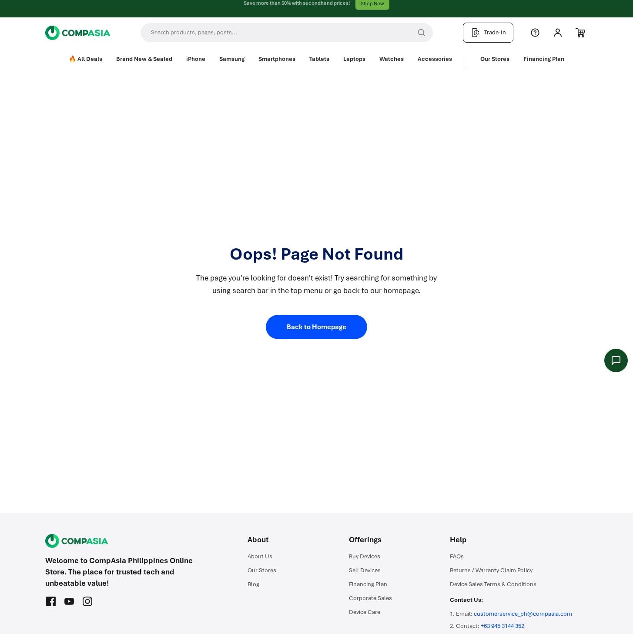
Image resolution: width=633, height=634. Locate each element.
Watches (391, 59)
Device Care (364, 612)
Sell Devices (365, 570)
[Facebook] (51, 601)
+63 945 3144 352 (502, 626)
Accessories (435, 59)
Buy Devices (364, 556)
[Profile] (558, 32)
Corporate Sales (370, 598)
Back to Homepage (316, 327)
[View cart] (580, 32)
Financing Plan (543, 59)
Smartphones (276, 59)
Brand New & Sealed (144, 59)
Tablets (319, 59)
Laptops (354, 59)
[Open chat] (616, 360)
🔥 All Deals (85, 59)
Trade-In (495, 32)
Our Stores (494, 59)
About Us (260, 556)
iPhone (195, 59)
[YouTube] (69, 601)
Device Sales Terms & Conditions (493, 584)
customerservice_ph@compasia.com (523, 613)
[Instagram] (87, 601)
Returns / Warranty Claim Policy (491, 570)
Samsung (231, 59)
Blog (253, 584)
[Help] (535, 32)
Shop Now (372, 9)
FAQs (457, 556)
